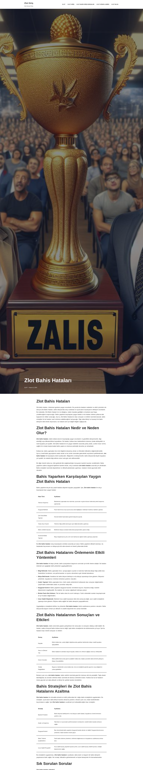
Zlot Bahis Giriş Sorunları (85, 4)
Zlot (63, 4)
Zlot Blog (114, 4)
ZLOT (25, 387)
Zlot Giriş (71, 4)
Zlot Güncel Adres (103, 4)
